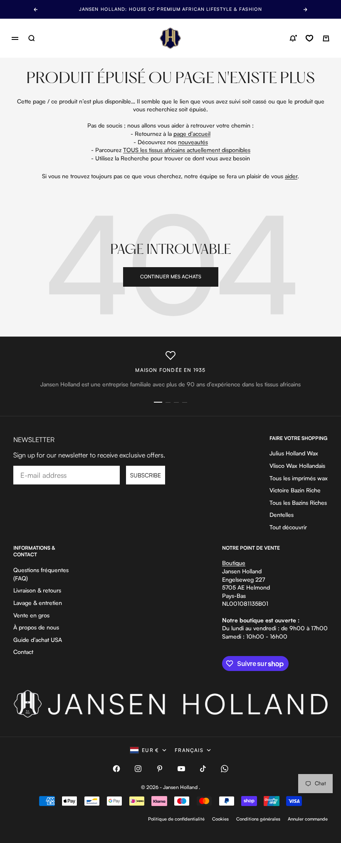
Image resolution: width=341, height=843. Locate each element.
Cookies (220, 819)
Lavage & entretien (37, 602)
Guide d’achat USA (37, 639)
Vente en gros (31, 615)
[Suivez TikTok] (203, 768)
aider (291, 175)
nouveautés (193, 141)
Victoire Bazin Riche (295, 490)
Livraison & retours (37, 590)
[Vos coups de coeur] (309, 38)
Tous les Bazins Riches (298, 502)
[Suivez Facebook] (116, 768)
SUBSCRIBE (145, 475)
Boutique (233, 562)
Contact (23, 651)
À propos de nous (36, 627)
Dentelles (281, 514)
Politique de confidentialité (176, 819)
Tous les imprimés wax (298, 478)
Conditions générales (258, 819)
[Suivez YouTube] (181, 768)
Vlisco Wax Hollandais (297, 465)
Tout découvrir (288, 527)
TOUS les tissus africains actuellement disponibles (186, 149)
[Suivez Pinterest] (160, 768)
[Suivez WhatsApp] (224, 768)
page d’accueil (191, 133)
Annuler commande (308, 819)
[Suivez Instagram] (138, 768)
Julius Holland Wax (293, 453)
